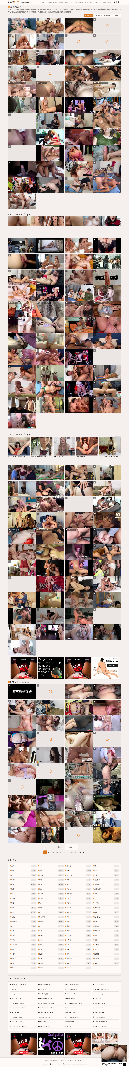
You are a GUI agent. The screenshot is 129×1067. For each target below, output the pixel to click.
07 (68, 852)
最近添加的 (98, 15)
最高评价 (107, 15)
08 (72, 852)
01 (45, 852)
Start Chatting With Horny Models (109, 456)
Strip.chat (10, 458)
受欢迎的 (89, 15)
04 (57, 852)
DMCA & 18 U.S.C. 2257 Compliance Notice (75, 1064)
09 (76, 852)
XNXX (13, 2)
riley (95, 2)
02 (49, 852)
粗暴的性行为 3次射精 (71, 2)
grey (109, 2)
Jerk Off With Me (58, 456)
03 (53, 852)
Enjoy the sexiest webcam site (16, 456)
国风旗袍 (81, 2)
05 (60, 852)
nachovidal (89, 2)
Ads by (117, 436)
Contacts (45, 1064)
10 (80, 852)
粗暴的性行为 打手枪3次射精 (55, 2)
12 (83, 852)
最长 (117, 15)
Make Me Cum (81, 456)
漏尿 (104, 2)
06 (64, 852)
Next (71, 847)
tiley (100, 2)
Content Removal (56, 1064)
